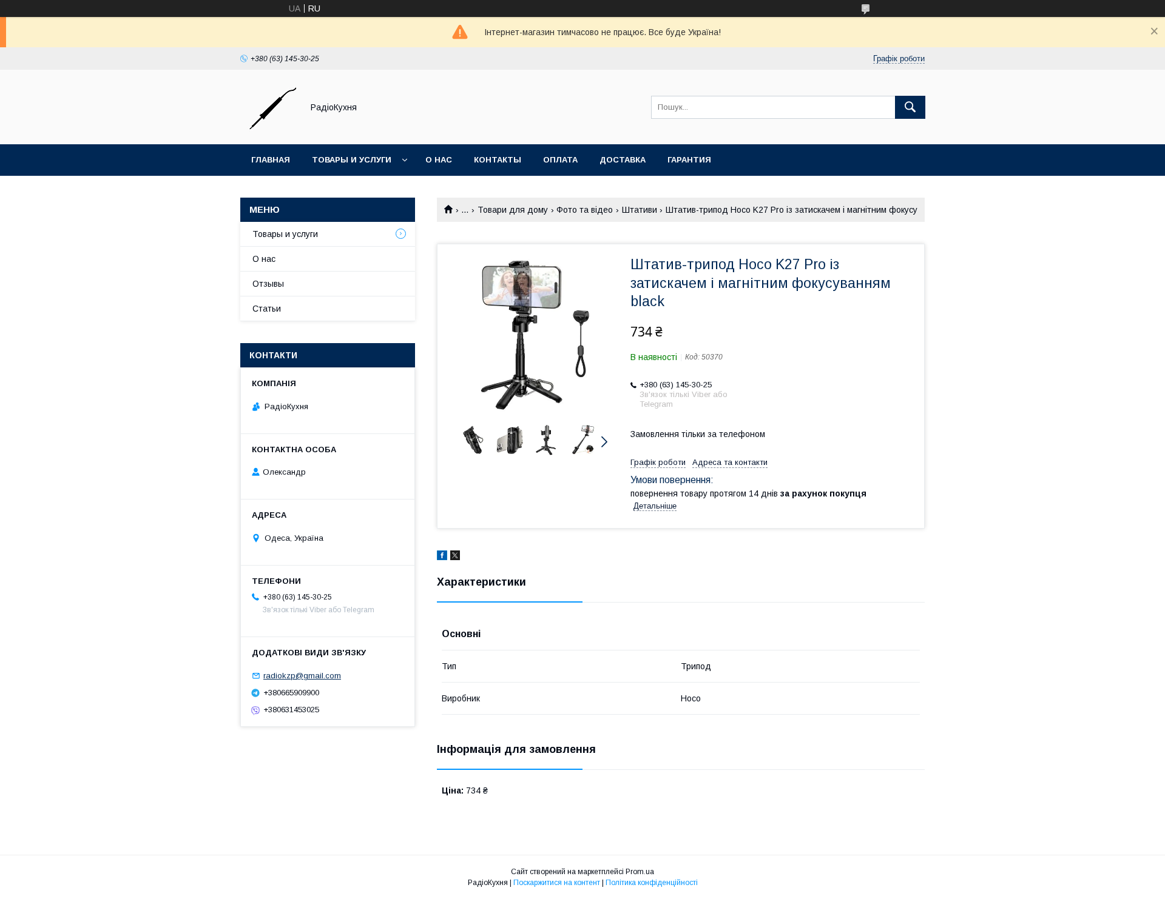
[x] (455, 557)
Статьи (266, 308)
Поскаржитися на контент (556, 882)
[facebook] (442, 557)
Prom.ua (640, 871)
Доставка (622, 159)
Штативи (639, 210)
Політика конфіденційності (652, 882)
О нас (438, 159)
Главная (270, 159)
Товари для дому (513, 210)
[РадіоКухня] (268, 128)
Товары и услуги (351, 159)
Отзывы (268, 284)
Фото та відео (584, 210)
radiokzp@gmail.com (302, 675)
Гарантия (689, 159)
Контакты (497, 159)
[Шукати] (910, 107)
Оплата (560, 159)
